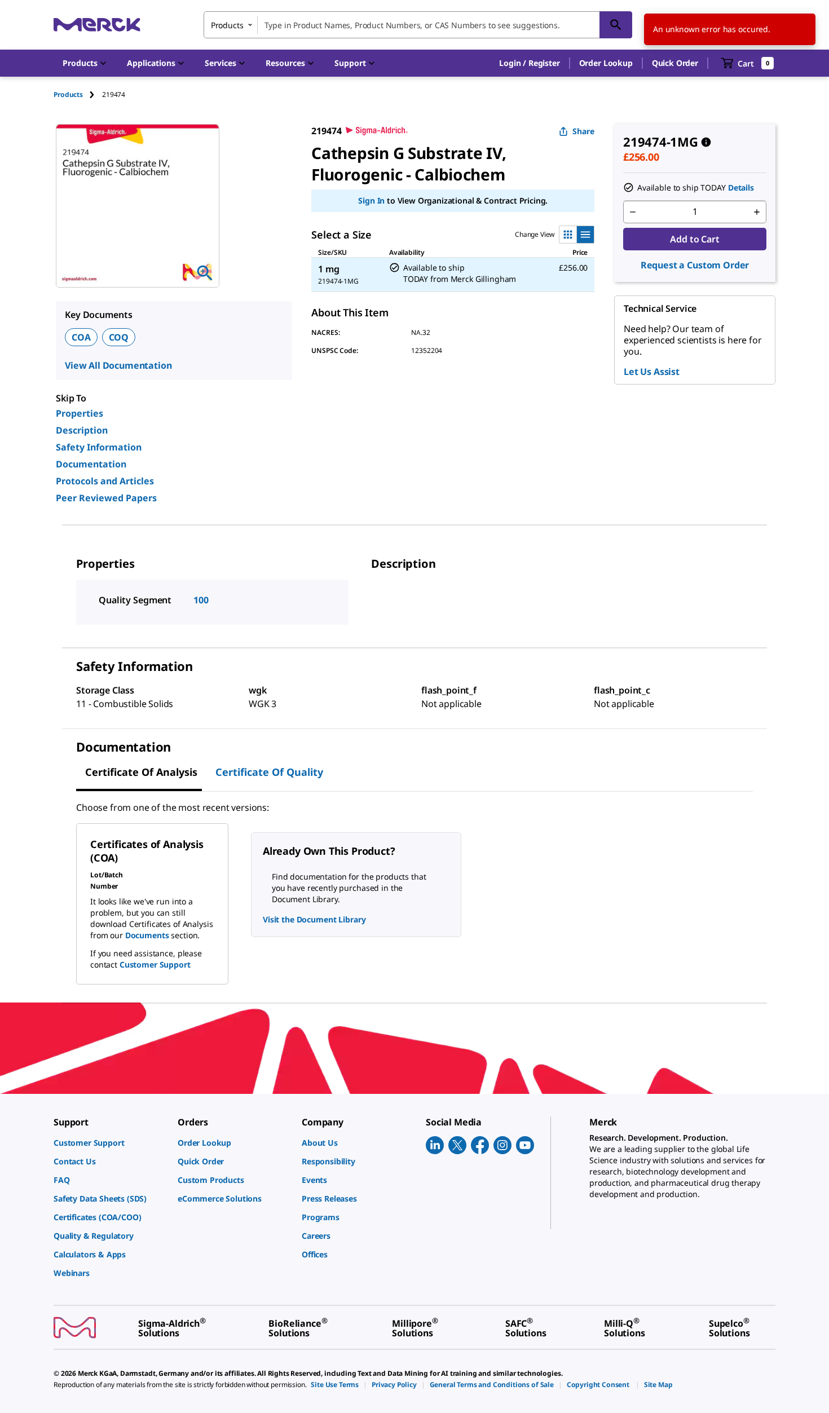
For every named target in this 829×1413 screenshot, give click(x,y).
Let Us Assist (652, 371)
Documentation (91, 464)
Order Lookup (606, 63)
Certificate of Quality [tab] (269, 772)
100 (201, 600)
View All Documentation (118, 365)
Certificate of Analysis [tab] (141, 772)
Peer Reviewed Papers (106, 498)
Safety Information (99, 447)
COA (81, 337)
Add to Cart (694, 239)
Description (82, 430)
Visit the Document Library (314, 919)
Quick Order (675, 63)
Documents (147, 935)
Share (583, 131)
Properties (79, 413)
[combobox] (418, 24)
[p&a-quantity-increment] (757, 212)
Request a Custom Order (695, 265)
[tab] (78, 94)
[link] (110, 1142)
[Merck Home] (97, 24)
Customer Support (155, 964)
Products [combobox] (227, 25)
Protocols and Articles (105, 481)
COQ (119, 337)
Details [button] (741, 187)
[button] (529, 63)
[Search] (615, 24)
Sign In (371, 200)
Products (68, 94)
